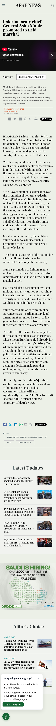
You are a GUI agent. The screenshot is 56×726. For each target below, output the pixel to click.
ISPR (9, 443)
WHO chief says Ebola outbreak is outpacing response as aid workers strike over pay (18, 496)
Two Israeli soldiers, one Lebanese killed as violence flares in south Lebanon (19, 511)
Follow (47, 119)
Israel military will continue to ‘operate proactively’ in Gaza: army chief (19, 527)
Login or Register (13, 704)
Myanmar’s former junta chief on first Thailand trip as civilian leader (19, 542)
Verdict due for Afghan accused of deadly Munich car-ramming (18, 480)
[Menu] (3, 5)
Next (52, 55)
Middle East (9, 637)
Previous (3, 55)
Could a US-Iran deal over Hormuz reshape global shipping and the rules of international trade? (19, 645)
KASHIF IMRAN (10, 111)
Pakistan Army (25, 443)
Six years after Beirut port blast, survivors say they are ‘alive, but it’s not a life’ (19, 664)
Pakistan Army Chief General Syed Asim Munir (27, 437)
